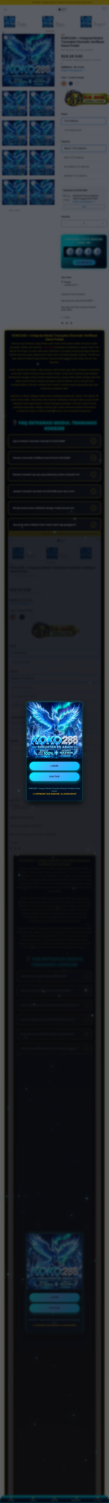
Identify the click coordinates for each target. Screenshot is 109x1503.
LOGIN (54, 766)
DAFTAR (54, 776)
